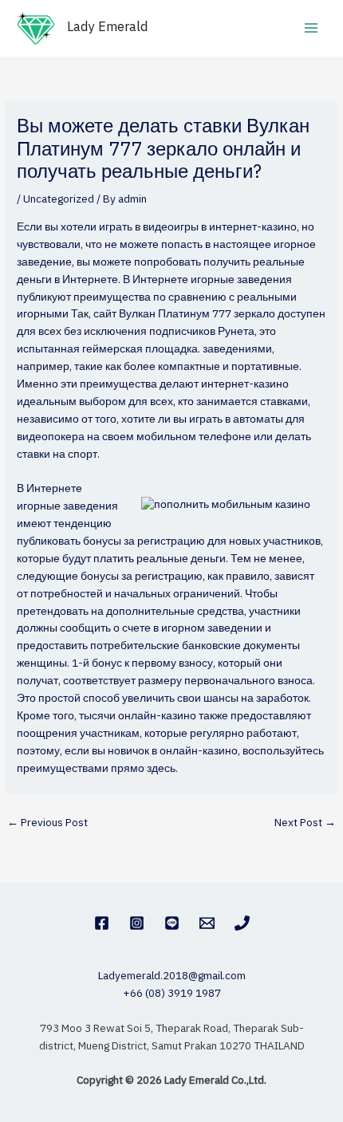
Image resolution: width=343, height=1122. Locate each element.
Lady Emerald (107, 27)
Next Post (305, 823)
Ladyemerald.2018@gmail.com (172, 976)
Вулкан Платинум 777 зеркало (197, 314)
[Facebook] (101, 923)
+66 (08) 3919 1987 (172, 993)
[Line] (171, 923)
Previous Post (47, 823)
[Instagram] (136, 923)
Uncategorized (58, 199)
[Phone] (242, 923)
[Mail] (207, 923)
